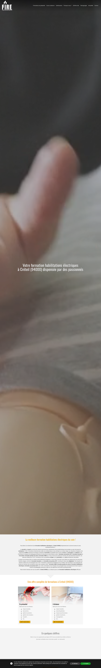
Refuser (76, 663)
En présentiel (23, 604)
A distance (56, 604)
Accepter (86, 663)
